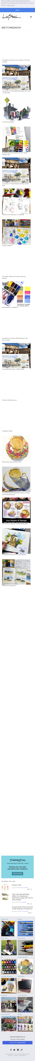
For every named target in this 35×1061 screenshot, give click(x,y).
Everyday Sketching (6, 976)
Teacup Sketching (22, 957)
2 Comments (25, 911)
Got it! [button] (17, 10)
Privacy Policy (22, 1055)
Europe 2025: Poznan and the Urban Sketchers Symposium (22, 908)
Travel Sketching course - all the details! (15, 812)
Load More (17, 591)
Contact (16, 1055)
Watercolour (4, 919)
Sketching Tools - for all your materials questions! (17, 845)
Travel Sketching (22, 995)
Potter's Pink (16, 885)
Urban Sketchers (5, 1014)
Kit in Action (4, 938)
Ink (2, 957)
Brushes (20, 919)
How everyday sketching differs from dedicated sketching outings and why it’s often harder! (22, 897)
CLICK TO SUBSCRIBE (17, 1043)
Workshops (4, 995)
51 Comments (22, 902)
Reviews (20, 1014)
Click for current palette (8, 655)
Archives (10, 1055)
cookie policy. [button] (11, 5)
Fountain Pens (21, 938)
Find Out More (17, 680)
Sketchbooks (21, 976)
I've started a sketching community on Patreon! (16, 779)
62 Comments (24, 887)
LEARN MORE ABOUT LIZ (10, 633)
